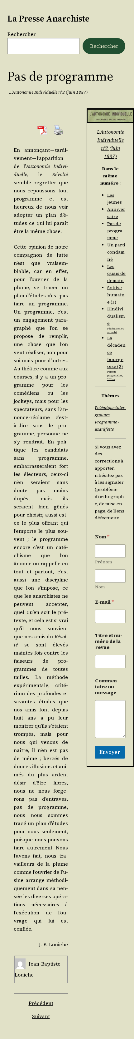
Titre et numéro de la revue (108, 641)
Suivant (41, 1016)
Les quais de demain (116, 273)
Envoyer (109, 752)
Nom (100, 587)
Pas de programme (114, 230)
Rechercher (21, 34)
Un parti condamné (116, 252)
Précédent (41, 1003)
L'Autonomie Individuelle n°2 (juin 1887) (48, 92)
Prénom (103, 562)
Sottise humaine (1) (116, 294)
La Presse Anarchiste (48, 18)
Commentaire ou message (107, 686)
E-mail (104, 602)
